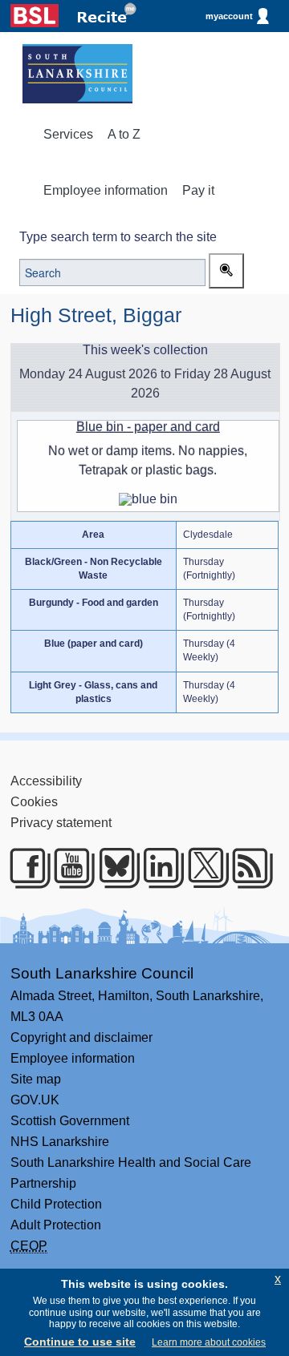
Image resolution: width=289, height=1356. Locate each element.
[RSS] (246, 868)
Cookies (34, 802)
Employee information (105, 190)
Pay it (198, 190)
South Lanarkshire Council (101, 973)
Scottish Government (69, 1121)
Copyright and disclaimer (81, 1037)
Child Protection (56, 1204)
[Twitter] (202, 868)
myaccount (229, 16)
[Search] (226, 271)
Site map (35, 1079)
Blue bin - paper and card (148, 427)
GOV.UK (34, 1100)
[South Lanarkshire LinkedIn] (157, 868)
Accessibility (46, 781)
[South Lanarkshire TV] (68, 868)
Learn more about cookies (209, 1342)
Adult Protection (55, 1225)
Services (68, 134)
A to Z (124, 134)
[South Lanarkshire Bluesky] (113, 868)
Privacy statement (61, 822)
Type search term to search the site (118, 237)
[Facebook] (23, 868)
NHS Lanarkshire (59, 1141)
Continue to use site (80, 1341)
